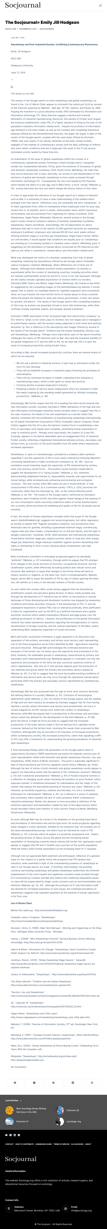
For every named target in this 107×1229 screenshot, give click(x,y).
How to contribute (24, 1144)
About (88, 1144)
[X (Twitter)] (34, 1082)
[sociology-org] (60, 1121)
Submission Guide (44, 1144)
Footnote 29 (73, 1110)
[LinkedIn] (72, 1082)
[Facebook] (15, 1082)
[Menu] (100, 5)
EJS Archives (77, 1144)
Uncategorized (47, 29)
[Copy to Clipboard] (92, 1082)
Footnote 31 (22, 1121)
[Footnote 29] (60, 1110)
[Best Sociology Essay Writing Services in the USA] (9, 1110)
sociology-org (74, 1121)
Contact (9, 1144)
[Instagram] (19, 1135)
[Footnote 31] (9, 1121)
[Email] (6, 1135)
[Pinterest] (53, 1082)
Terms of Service (62, 1144)
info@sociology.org (81, 1210)
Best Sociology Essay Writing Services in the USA (31, 1110)
